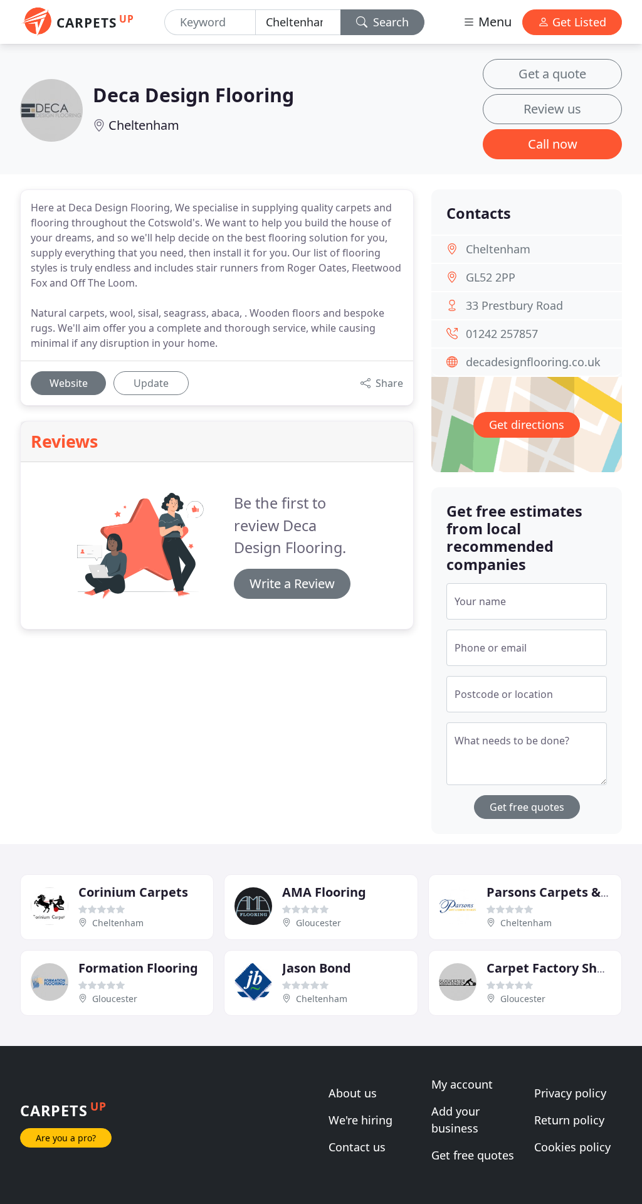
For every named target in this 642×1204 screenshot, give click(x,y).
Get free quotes (527, 807)
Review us (552, 108)
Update (151, 383)
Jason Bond (316, 967)
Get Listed (577, 21)
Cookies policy (572, 1146)
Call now (552, 143)
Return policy (569, 1119)
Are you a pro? (66, 1138)
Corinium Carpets (133, 892)
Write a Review (292, 583)
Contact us (357, 1146)
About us (353, 1093)
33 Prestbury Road (514, 305)
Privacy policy (570, 1093)
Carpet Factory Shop (550, 967)
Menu (493, 21)
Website (69, 383)
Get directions (526, 424)
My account (462, 1084)
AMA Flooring (324, 892)
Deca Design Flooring (193, 95)
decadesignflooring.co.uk (533, 361)
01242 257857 (502, 333)
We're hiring (360, 1119)
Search (389, 21)
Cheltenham (143, 125)
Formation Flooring (138, 967)
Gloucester (318, 923)
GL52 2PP (490, 277)
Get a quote (552, 73)
